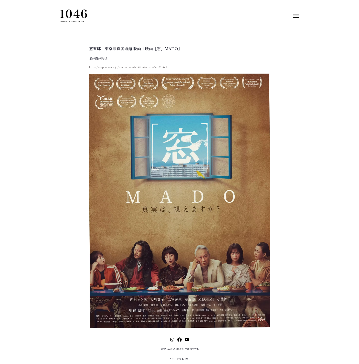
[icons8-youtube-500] (186, 339)
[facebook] (179, 339)
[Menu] (296, 15)
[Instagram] (172, 339)
